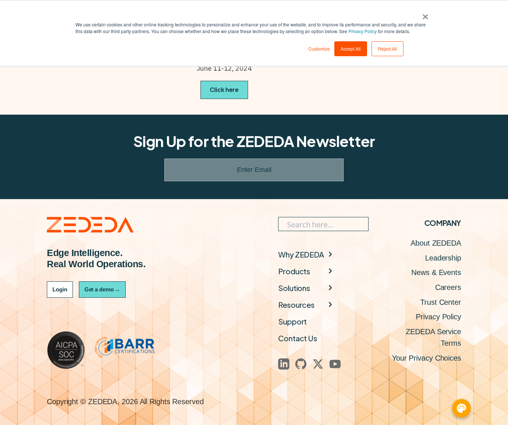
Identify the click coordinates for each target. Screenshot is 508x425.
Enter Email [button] (254, 169)
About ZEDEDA (436, 243)
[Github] (300, 364)
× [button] (425, 14)
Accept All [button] (351, 48)
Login (59, 289)
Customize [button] (319, 48)
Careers (448, 287)
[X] (318, 364)
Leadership (443, 258)
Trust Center (440, 302)
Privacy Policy (362, 31)
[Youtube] (335, 364)
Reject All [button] (387, 48)
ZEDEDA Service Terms (433, 337)
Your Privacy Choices (426, 358)
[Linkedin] (283, 364)
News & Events (436, 272)
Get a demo (102, 289)
